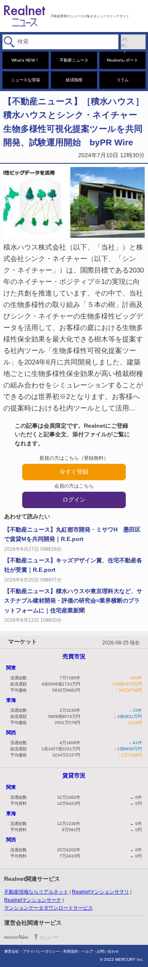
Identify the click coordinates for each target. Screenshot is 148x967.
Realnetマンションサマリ (100, 892)
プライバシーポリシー (41, 951)
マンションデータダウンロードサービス (48, 908)
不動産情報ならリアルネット (36, 892)
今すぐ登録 (74, 471)
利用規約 (70, 951)
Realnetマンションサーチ (32, 900)
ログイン (74, 499)
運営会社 (11, 951)
